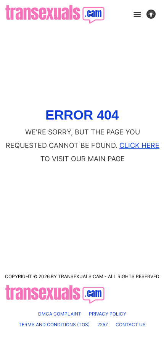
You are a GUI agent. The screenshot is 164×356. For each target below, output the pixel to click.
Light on (153, 14)
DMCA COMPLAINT (59, 314)
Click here (139, 145)
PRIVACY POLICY (107, 314)
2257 (102, 324)
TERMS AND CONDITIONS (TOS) (54, 324)
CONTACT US (131, 324)
